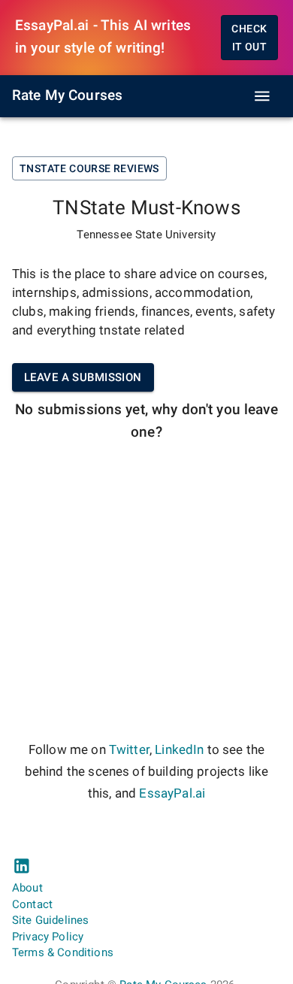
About (27, 888)
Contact (32, 904)
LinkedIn (179, 750)
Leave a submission (83, 377)
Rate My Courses (67, 95)
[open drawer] (262, 96)
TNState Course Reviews (89, 168)
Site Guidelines (50, 920)
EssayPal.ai (172, 793)
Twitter (129, 750)
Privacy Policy (47, 936)
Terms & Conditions (62, 952)
